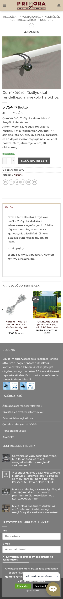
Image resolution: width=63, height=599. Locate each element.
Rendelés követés (14, 430)
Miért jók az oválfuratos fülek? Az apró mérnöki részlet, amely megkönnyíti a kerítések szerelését (35, 509)
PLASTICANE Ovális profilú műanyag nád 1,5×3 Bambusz (47, 324)
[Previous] (3, 317)
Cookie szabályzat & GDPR (19, 424)
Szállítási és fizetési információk (22, 412)
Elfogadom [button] (23, 586)
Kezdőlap (10, 16)
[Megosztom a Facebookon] (11, 182)
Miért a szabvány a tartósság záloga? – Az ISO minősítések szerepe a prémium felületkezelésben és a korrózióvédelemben (36, 494)
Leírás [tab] (9, 207)
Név (4, 530)
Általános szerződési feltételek (22, 405)
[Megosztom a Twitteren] (17, 182)
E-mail (6, 543)
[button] (4, 6)
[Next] (60, 317)
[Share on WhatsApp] (5, 182)
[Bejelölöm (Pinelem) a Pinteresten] (28, 182)
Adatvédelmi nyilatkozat (18, 418)
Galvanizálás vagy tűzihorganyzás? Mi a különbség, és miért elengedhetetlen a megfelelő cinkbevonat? (35, 460)
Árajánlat (8, 437)
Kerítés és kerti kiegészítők (35, 18)
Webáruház (31, 16)
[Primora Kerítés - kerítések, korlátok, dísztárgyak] (31, 5)
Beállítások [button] (41, 586)
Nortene (46, 19)
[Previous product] (31, 25)
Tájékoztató (31, 590)
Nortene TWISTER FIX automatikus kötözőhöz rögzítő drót (16, 326)
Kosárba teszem (34, 160)
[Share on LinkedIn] (34, 182)
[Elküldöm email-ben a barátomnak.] (23, 182)
